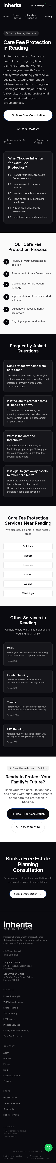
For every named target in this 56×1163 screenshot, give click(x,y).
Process (7, 1058)
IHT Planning (9, 1019)
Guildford (28, 574)
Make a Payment (11, 1115)
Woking (28, 583)
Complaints (8, 1109)
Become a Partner (12, 1075)
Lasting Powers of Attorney (16, 1030)
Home (6, 16)
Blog (5, 1070)
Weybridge (28, 593)
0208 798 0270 (11, 955)
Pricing (6, 1064)
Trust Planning (10, 1013)
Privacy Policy (10, 1097)
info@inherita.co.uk (12, 951)
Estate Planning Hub (12, 996)
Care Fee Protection (13, 1036)
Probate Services (11, 1025)
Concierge (39, 6)
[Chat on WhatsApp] (49, 1148)
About (6, 1053)
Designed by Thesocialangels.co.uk (39, 1157)
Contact (7, 1081)
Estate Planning (10, 1008)
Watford (28, 555)
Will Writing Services (13, 1002)
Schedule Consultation (25, 894)
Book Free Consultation (30, 115)
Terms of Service (11, 1103)
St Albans (28, 546)
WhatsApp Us (30, 128)
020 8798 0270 (30, 827)
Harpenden (28, 565)
